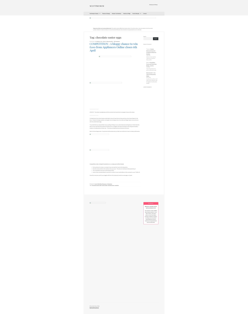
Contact (145, 13)
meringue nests (111, 185)
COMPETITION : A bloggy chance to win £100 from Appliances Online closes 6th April (114, 47)
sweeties (117, 185)
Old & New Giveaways (102, 183)
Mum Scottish (110, 41)
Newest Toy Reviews (116, 13)
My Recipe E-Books (94, 13)
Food (96, 183)
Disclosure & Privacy (153, 4)
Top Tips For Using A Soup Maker (151, 74)
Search (144, 36)
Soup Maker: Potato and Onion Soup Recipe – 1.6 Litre (151, 64)
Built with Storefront (94, 307)
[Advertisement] (150, 107)
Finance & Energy (106, 13)
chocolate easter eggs (97, 185)
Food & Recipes (135, 13)
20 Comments (117, 41)
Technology (109, 183)
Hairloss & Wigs (126, 13)
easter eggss (104, 185)
